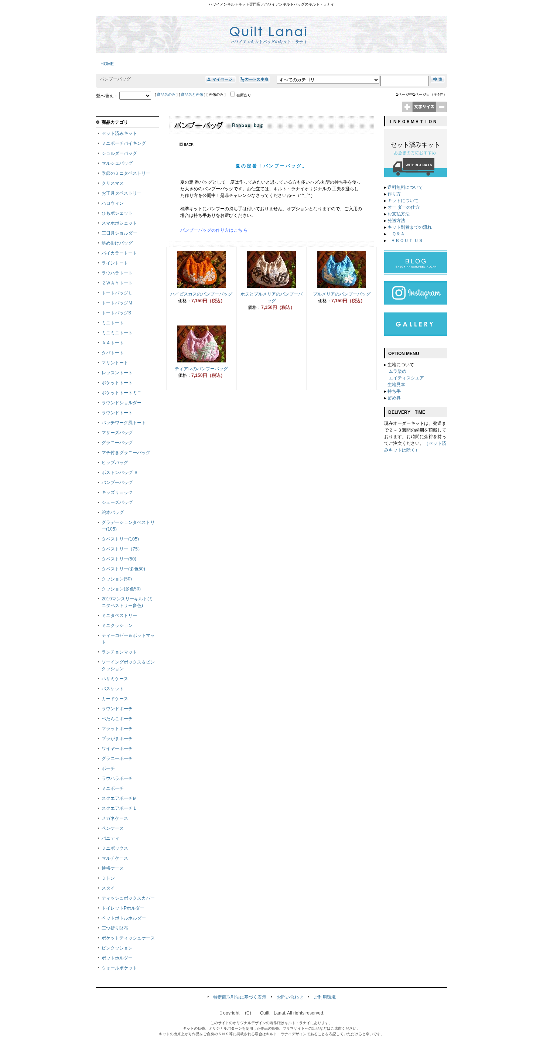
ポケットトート (117, 382)
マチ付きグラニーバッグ (126, 452)
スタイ (108, 888)
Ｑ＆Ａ (398, 233)
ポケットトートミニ (121, 392)
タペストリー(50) (119, 559)
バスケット (113, 688)
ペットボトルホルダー (124, 918)
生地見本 (396, 384)
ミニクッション (117, 625)
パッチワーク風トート (124, 422)
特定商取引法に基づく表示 (239, 997)
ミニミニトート (117, 332)
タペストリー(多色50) (123, 569)
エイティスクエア (406, 378)
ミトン (108, 878)
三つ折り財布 (115, 928)
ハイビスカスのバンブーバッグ (201, 294)
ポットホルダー (117, 958)
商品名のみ (166, 94)
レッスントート (117, 372)
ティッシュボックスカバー (128, 898)
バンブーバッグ (117, 482)
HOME (105, 64)
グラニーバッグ (117, 442)
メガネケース (115, 818)
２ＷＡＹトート (117, 283)
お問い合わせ (290, 997)
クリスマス (113, 183)
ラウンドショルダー (121, 402)
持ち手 (394, 391)
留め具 (394, 397)
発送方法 (396, 220)
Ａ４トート (113, 342)
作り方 (394, 194)
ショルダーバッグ (119, 153)
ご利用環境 (325, 997)
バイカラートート (119, 253)
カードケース (115, 698)
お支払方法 (398, 213)
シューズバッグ (117, 502)
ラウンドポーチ (117, 708)
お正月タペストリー (121, 193)
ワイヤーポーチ (117, 748)
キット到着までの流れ (409, 227)
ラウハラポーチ (117, 778)
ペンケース (113, 828)
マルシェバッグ (117, 163)
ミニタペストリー (119, 615)
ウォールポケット (119, 968)
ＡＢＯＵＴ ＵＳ (407, 240)
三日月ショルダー (119, 233)
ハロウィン (113, 203)
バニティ (110, 838)
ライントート (115, 263)
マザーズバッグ (117, 432)
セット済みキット (119, 133)
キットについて (403, 200)
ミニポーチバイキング (124, 143)
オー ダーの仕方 (403, 207)
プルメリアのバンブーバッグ (341, 294)
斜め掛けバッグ (117, 243)
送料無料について (405, 187)
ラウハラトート (117, 273)
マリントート (115, 362)
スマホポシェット (119, 223)
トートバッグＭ (117, 303)
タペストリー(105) (120, 539)
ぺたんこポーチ (117, 718)
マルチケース (115, 858)
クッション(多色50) (121, 588)
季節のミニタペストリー (126, 173)
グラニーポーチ (117, 758)
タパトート (113, 352)
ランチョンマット (119, 652)
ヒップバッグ (115, 462)
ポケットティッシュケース (128, 938)
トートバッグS (116, 313)
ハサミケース (115, 678)
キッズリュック (117, 492)
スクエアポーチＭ (119, 798)
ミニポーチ (113, 788)
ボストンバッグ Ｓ (120, 472)
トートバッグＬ (117, 293)
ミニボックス (115, 848)
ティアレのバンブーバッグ (201, 368)
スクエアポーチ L (119, 808)
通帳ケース (113, 868)
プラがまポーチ (117, 738)
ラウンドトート (117, 412)
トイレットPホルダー (123, 908)
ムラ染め (397, 371)
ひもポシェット (117, 213)
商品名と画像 (192, 94)
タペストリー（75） (122, 549)
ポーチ (108, 768)
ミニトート (113, 322)
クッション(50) (117, 579)
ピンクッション (117, 948)
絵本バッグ (113, 512)
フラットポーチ (117, 728)
